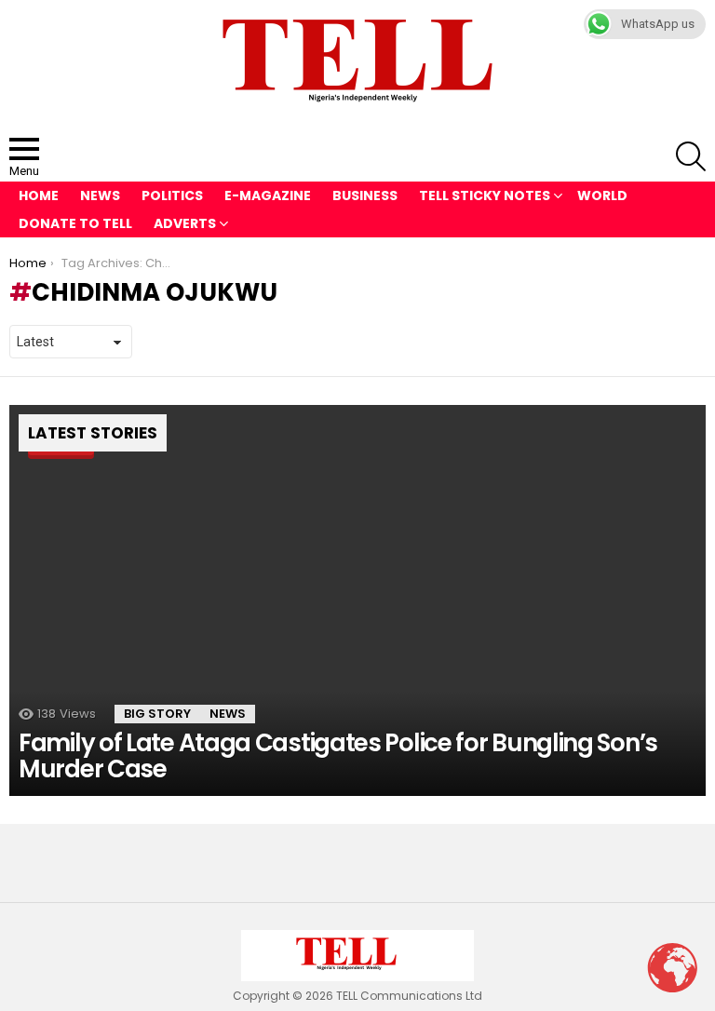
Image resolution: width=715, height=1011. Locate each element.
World (602, 195)
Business (365, 195)
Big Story (157, 713)
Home (39, 195)
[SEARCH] (691, 156)
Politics (172, 195)
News (100, 195)
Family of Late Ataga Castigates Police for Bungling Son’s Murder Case (338, 756)
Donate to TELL (75, 223)
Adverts (185, 223)
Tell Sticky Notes (484, 195)
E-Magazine (267, 195)
